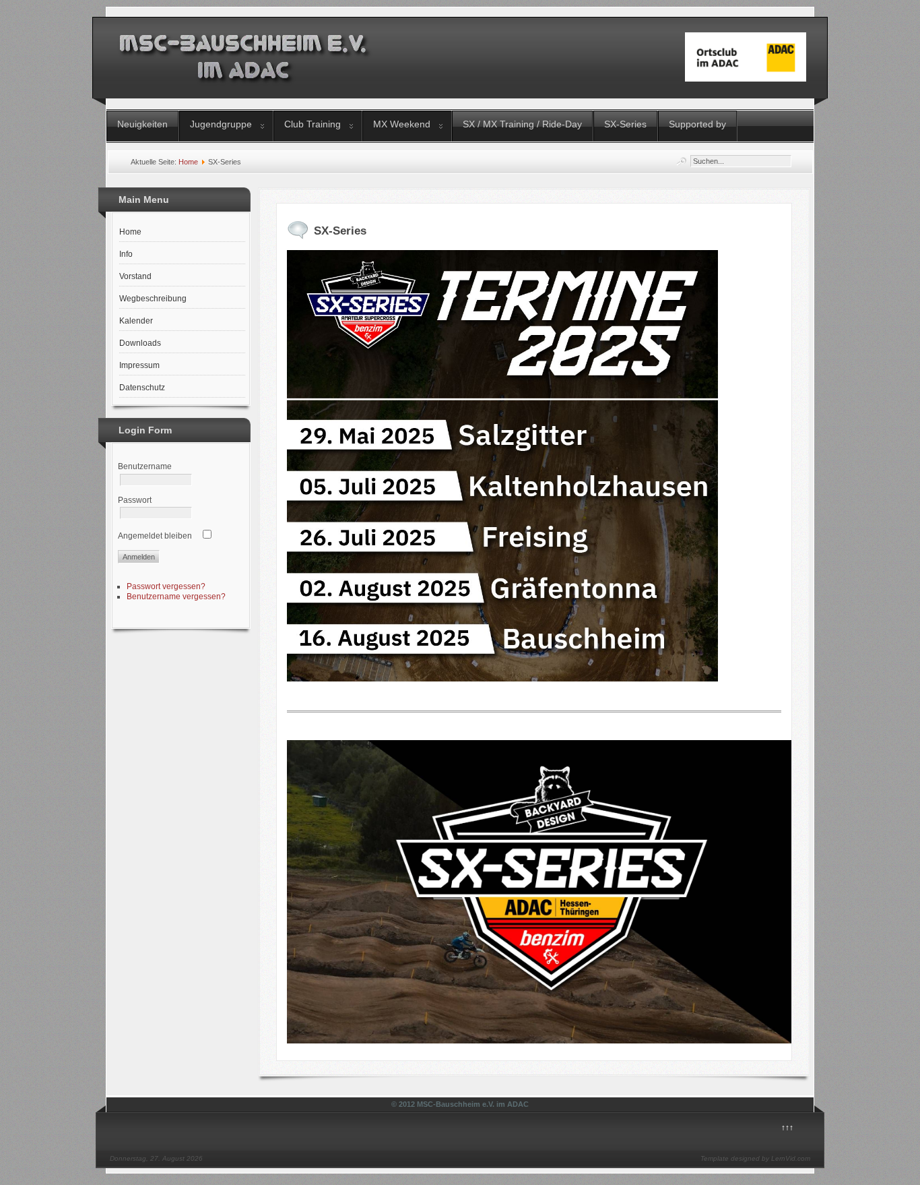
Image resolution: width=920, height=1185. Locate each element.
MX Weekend (401, 124)
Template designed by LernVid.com (755, 1158)
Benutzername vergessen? (176, 596)
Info (126, 254)
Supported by (697, 124)
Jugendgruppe (221, 124)
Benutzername (145, 466)
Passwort (135, 500)
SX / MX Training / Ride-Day (522, 124)
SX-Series (625, 124)
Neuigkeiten (142, 124)
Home (188, 162)
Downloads (140, 343)
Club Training (312, 124)
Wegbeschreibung (153, 298)
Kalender (136, 321)
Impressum (139, 365)
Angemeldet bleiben (155, 536)
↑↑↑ (787, 1127)
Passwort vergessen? (166, 586)
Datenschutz (142, 387)
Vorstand (135, 276)
